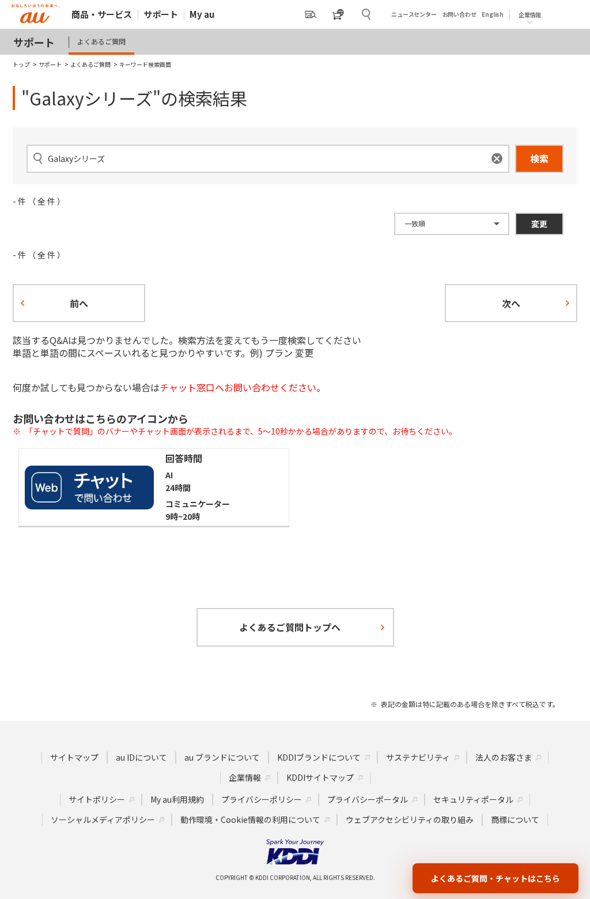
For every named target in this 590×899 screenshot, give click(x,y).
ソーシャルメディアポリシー (103, 819)
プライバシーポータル (367, 799)
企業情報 (245, 777)
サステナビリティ (418, 757)
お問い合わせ (459, 14)
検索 (539, 158)
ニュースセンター (413, 14)
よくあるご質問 (101, 41)
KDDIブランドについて (319, 757)
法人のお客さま (503, 757)
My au (202, 14)
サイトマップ (74, 757)
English (493, 14)
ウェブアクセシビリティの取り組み (410, 819)
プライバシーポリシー (261, 799)
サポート (160, 14)
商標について (515, 819)
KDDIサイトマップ (320, 777)
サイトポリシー (97, 799)
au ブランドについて (222, 757)
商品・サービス (101, 14)
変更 (539, 223)
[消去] (496, 158)
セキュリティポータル (473, 799)
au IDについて (141, 757)
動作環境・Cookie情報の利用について (250, 819)
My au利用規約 (177, 799)
